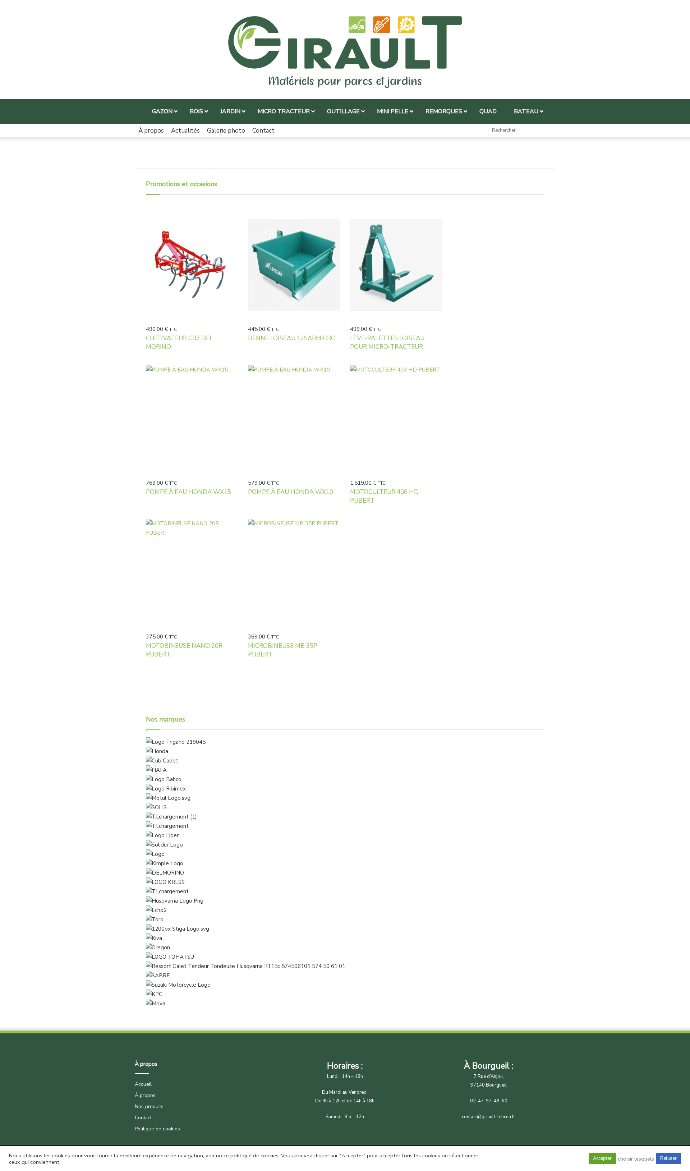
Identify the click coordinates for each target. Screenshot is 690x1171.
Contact (263, 130)
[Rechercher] (547, 130)
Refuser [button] (668, 1158)
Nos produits (149, 1106)
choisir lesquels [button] (636, 1159)
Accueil (143, 1084)
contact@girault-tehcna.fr (488, 1117)
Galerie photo (226, 130)
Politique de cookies (157, 1128)
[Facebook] (479, 130)
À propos (151, 130)
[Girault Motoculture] (345, 52)
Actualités (185, 130)
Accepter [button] (602, 1158)
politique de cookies (254, 1155)
